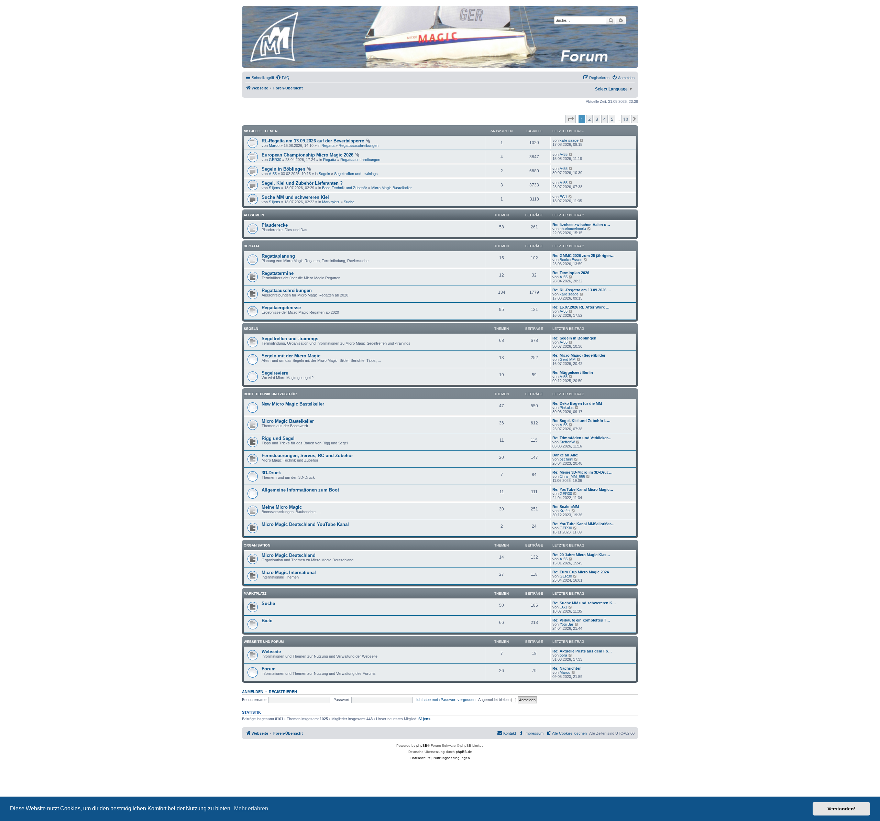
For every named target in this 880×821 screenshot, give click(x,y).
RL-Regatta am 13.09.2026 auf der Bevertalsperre (313, 140)
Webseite (271, 651)
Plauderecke (275, 225)
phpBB (421, 745)
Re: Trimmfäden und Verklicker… (582, 438)
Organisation (257, 545)
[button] (570, 119)
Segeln (324, 174)
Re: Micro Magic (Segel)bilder (578, 355)
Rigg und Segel (278, 438)
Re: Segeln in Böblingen (574, 338)
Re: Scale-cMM (565, 507)
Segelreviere (275, 373)
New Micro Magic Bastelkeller (293, 404)
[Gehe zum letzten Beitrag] (582, 140)
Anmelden (252, 692)
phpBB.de (464, 752)
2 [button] (589, 119)
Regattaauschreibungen (358, 145)
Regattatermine (278, 273)
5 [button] (612, 119)
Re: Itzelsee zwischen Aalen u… (581, 225)
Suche (349, 202)
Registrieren (283, 692)
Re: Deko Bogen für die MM (577, 403)
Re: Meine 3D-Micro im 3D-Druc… (582, 472)
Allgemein (254, 215)
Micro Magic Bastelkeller (391, 188)
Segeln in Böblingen (283, 169)
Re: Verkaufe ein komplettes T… (581, 620)
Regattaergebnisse (281, 307)
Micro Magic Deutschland (289, 555)
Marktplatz (331, 202)
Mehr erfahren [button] (251, 808)
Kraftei (565, 511)
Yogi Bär (566, 624)
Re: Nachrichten (567, 668)
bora (563, 655)
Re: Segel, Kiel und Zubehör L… (581, 421)
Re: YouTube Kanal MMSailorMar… (583, 524)
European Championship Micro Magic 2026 (307, 155)
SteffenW (567, 442)
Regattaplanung (278, 256)
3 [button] (597, 119)
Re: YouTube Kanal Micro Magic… (582, 489)
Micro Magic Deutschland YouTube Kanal (305, 524)
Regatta (327, 145)
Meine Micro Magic (282, 507)
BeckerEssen (571, 260)
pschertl (566, 459)
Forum (269, 668)
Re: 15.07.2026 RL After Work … (580, 307)
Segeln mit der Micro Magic (291, 355)
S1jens (274, 188)
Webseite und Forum (264, 642)
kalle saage (569, 140)
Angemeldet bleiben (495, 700)
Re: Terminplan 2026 (570, 273)
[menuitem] (282, 78)
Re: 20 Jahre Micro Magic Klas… (581, 555)
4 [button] (604, 119)
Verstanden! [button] (841, 808)
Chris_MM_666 (572, 476)
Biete (267, 620)
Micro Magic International (289, 572)
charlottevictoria (573, 229)
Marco (274, 145)
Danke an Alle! (565, 455)
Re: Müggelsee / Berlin (572, 372)
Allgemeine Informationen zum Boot (300, 490)
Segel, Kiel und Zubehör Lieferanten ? (302, 183)
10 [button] (625, 119)
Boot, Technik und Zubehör (344, 188)
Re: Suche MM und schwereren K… (584, 603)
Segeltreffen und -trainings (356, 174)
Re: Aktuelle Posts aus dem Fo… (582, 651)
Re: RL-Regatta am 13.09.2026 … (581, 290)
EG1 (563, 197)
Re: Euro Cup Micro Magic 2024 (580, 572)
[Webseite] (439, 37)
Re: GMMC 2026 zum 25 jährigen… (583, 255)
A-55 (564, 154)
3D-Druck (271, 472)
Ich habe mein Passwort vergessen (445, 700)
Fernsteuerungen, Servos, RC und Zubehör (307, 455)
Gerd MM (567, 359)
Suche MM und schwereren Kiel (295, 197)
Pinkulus (567, 408)
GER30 (275, 160)
